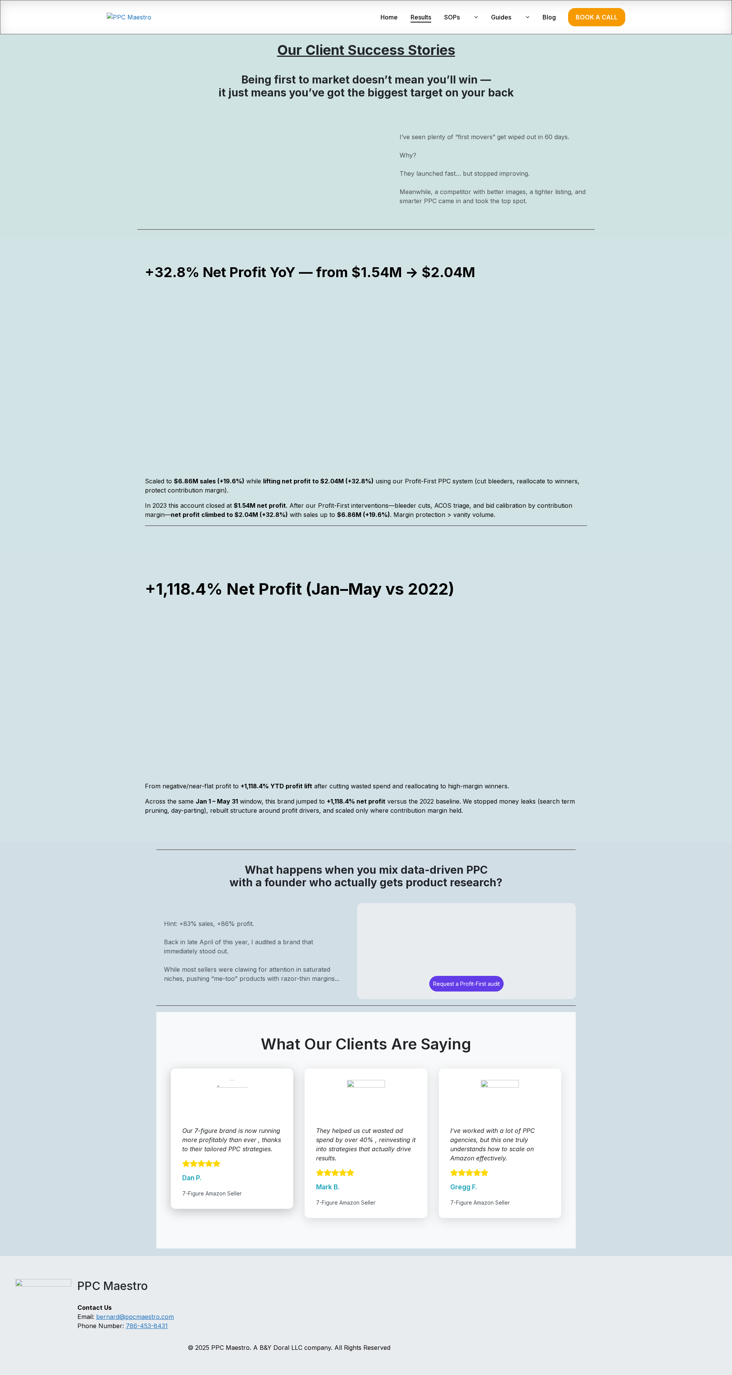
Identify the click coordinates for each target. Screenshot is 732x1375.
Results (421, 17)
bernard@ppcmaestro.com (135, 1316)
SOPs (452, 17)
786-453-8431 (147, 1326)
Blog (549, 17)
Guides (501, 17)
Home (389, 17)
